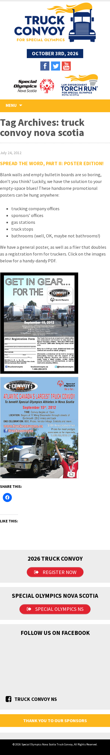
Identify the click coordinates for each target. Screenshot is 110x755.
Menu (11, 105)
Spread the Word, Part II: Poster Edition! (52, 163)
